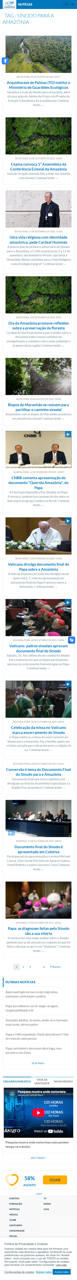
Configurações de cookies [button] (19, 1272)
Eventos (14, 1198)
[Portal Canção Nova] (9, 4)
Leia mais (61, 1264)
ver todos (38, 1158)
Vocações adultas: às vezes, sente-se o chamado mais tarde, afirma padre (37, 1022)
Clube (12, 1220)
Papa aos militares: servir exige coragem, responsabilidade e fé (32, 1008)
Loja (46, 1209)
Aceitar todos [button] (62, 1272)
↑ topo (38, 1194)
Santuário (15, 1225)
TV (45, 1198)
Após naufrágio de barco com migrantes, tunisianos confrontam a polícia (32, 994)
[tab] (17, 1081)
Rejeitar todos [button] (44, 1272)
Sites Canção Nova (72, 4)
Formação (15, 1204)
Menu (66, 4)
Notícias (14, 1209)
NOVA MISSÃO (63, 1081)
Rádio (47, 1204)
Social (13, 1236)
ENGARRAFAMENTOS (17, 1081)
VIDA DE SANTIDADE (42, 1081)
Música (13, 1214)
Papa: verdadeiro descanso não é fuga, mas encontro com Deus (34, 1050)
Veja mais (38, 1063)
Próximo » (55, 966)
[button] (5, 60)
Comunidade (17, 1231)
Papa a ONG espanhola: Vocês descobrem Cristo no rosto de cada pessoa (37, 1036)
